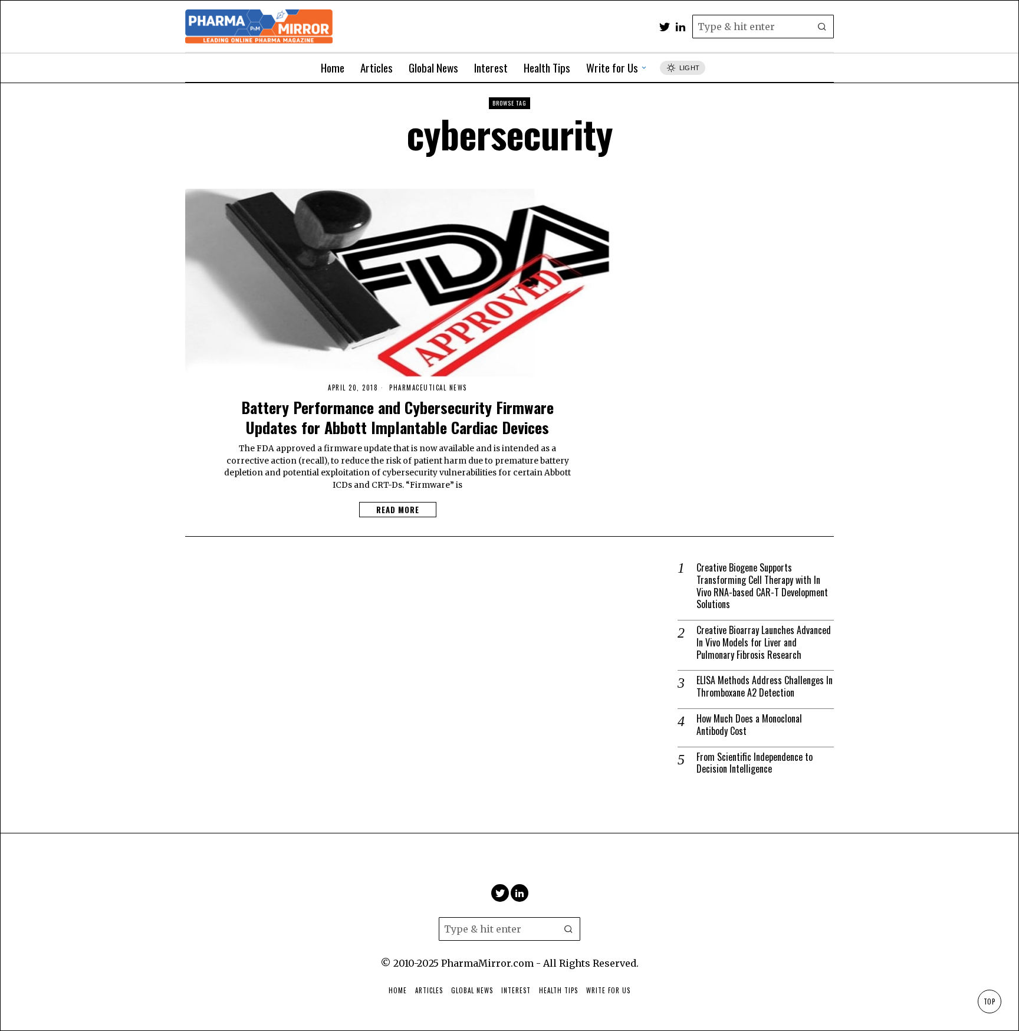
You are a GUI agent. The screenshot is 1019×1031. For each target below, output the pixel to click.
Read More (397, 510)
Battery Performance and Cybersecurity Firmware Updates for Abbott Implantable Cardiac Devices (397, 418)
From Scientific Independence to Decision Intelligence (754, 763)
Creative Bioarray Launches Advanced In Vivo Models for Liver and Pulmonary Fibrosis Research (763, 642)
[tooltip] (665, 26)
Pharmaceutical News (428, 387)
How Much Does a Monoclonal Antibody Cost (749, 724)
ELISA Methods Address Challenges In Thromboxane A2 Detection (764, 686)
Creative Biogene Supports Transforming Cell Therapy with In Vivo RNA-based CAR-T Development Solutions (762, 586)
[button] (822, 26)
